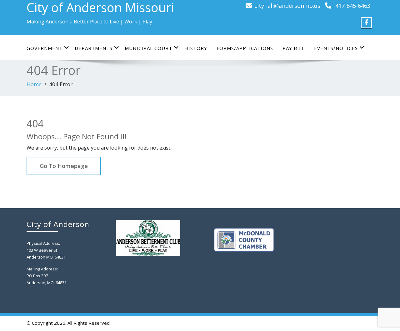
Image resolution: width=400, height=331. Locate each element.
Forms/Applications (245, 48)
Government (44, 48)
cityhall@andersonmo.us (287, 5)
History (195, 48)
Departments (93, 48)
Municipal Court (148, 48)
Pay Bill (293, 48)
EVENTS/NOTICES (336, 48)
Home (34, 84)
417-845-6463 (352, 5)
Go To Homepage (64, 166)
